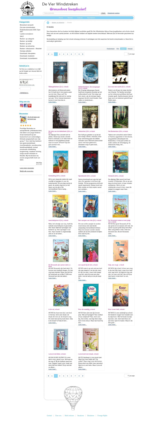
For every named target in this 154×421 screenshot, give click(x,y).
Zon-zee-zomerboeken (27, 27)
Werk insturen (69, 415)
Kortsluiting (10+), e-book (57, 176)
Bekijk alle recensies (26, 171)
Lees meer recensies (27, 168)
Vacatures (80, 415)
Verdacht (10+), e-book (116, 176)
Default (123, 48)
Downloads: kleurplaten (27, 53)
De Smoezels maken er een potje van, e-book (119, 221)
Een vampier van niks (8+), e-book (89, 220)
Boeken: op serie (25, 43)
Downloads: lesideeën (27, 56)
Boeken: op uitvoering (58, 22)
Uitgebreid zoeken (113, 13)
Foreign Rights (102, 415)
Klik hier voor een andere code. (27, 85)
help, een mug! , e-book (116, 265)
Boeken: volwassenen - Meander (31, 48)
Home (48, 22)
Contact (49, 415)
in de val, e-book (54, 309)
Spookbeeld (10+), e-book (87, 176)
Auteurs (80, 18)
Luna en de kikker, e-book (57, 354)
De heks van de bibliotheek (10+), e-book (61, 132)
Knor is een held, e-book (116, 309)
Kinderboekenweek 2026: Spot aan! (30, 30)
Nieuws (70, 18)
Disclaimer (90, 415)
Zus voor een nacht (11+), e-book (119, 87)
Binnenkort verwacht (26, 25)
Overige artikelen (25, 51)
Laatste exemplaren (26, 34)
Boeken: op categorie (27, 39)
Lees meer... (53, 102)
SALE (22, 36)
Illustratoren (91, 18)
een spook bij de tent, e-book (88, 265)
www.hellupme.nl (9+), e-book (58, 220)
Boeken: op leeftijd (26, 41)
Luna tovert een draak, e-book (88, 354)
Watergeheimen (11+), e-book (58, 87)
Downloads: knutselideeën (28, 58)
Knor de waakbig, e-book (86, 309)
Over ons (58, 415)
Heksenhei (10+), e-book (86, 131)
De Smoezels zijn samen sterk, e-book (60, 265)
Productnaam (111, 48)
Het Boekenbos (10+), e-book (118, 131)
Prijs (117, 48)
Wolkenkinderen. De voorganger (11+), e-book (89, 87)
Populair (130, 48)
